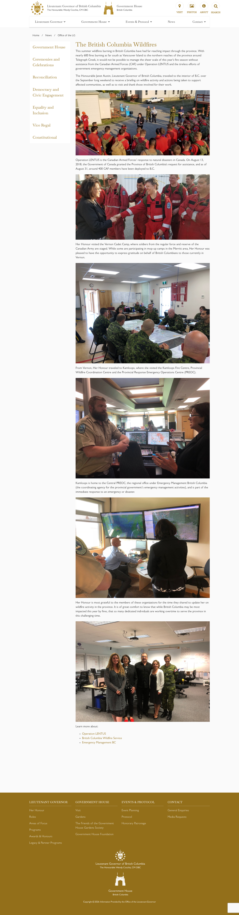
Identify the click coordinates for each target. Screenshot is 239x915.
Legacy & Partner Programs (45, 843)
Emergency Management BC (99, 742)
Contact (198, 22)
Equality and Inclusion (43, 110)
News (171, 22)
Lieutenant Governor (49, 22)
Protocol (127, 817)
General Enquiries (178, 810)
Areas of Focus (38, 823)
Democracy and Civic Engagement (48, 92)
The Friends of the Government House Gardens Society (94, 826)
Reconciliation (45, 77)
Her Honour (36, 810)
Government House (94, 22)
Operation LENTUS (94, 734)
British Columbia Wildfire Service (102, 738)
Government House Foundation (94, 834)
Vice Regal (41, 125)
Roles (32, 817)
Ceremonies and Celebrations (46, 62)
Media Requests (177, 817)
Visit (78, 810)
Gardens (80, 817)
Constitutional (45, 137)
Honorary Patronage (134, 823)
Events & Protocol (138, 22)
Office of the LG (66, 35)
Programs (35, 830)
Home (36, 35)
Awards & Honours (40, 836)
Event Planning (130, 810)
